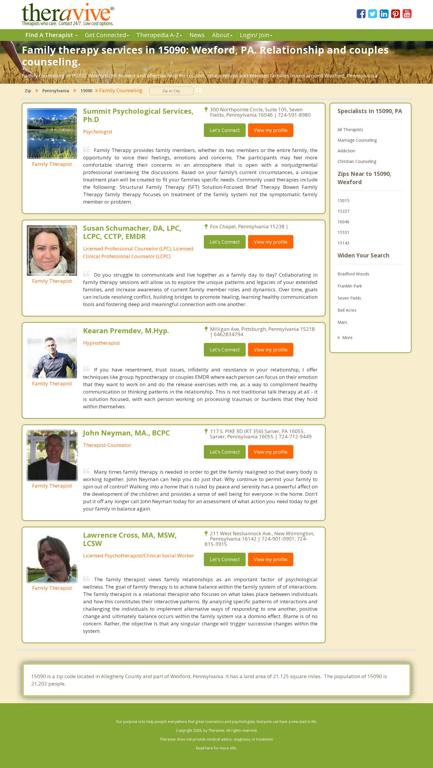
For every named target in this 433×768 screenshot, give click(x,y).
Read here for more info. (216, 748)
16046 (343, 221)
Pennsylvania (55, 90)
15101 (343, 232)
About (220, 35)
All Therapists (350, 129)
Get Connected (105, 35)
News (197, 35)
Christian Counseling (357, 161)
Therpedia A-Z (157, 35)
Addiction (346, 150)
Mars (342, 322)
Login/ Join (255, 35)
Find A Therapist (50, 35)
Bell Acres (347, 310)
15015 (343, 200)
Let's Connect (225, 130)
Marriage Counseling (357, 140)
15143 (343, 243)
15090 (86, 90)
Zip (28, 90)
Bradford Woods (353, 274)
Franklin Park (350, 286)
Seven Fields (349, 298)
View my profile (270, 130)
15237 (343, 211)
